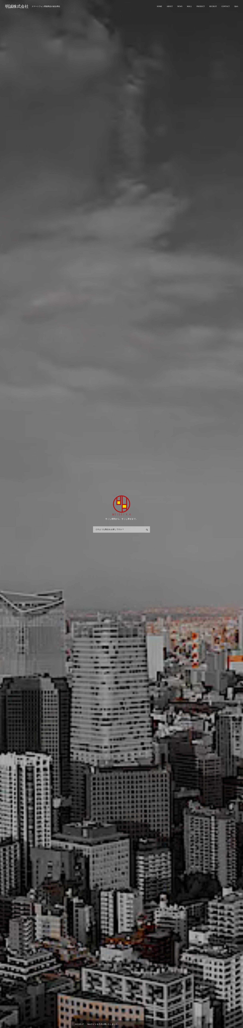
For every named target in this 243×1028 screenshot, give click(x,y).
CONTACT (225, 6)
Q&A (236, 6)
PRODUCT (201, 6)
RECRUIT (213, 6)
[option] (121, 1024)
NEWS (179, 6)
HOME (159, 6)
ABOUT (170, 6)
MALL (189, 6)
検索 (147, 530)
